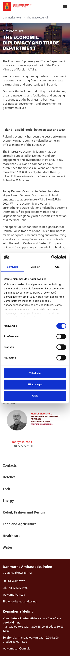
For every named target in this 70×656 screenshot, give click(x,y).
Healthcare (11, 536)
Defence (9, 477)
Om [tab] (57, 266)
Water (7, 547)
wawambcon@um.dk (16, 648)
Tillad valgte (35, 384)
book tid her (11, 622)
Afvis (35, 395)
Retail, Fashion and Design (24, 512)
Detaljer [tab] (35, 266)
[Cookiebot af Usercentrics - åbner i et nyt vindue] (51, 257)
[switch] (61, 336)
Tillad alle (35, 373)
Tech (6, 489)
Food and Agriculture (20, 524)
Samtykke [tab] (13, 266)
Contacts (10, 465)
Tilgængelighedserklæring (20, 601)
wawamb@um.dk (14, 594)
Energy (8, 500)
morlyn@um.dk (22, 442)
